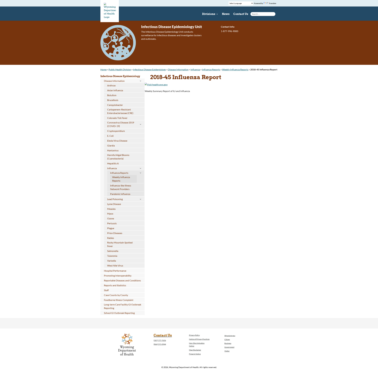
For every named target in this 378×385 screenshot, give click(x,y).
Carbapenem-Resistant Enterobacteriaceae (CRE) (120, 111)
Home (103, 69)
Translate (272, 3)
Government (229, 347)
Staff (106, 290)
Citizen (227, 339)
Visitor (227, 351)
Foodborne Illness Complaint (118, 299)
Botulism (111, 95)
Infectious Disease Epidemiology (149, 69)
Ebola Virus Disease (117, 140)
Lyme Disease (114, 204)
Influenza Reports (211, 69)
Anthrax (111, 85)
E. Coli (110, 135)
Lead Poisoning (115, 199)
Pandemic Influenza (120, 193)
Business (227, 343)
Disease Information (178, 69)
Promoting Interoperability (117, 275)
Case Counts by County (116, 295)
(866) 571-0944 (160, 344)
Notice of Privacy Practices (199, 339)
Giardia (111, 145)
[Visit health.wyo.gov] (156, 84)
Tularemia (112, 255)
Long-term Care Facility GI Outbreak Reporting (122, 306)
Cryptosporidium (116, 130)
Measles (111, 208)
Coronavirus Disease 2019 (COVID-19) (120, 124)
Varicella (111, 260)
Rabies (110, 237)
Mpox (110, 213)
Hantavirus (113, 150)
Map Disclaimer (195, 350)
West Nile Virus (115, 265)
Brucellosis (112, 100)
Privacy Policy (194, 335)
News (226, 14)
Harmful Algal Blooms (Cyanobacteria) (118, 157)
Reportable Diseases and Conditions (122, 280)
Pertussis (112, 223)
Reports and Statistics (115, 285)
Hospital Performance (115, 270)
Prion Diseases (114, 233)
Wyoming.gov (229, 336)
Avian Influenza (115, 90)
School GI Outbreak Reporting (119, 312)
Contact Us (240, 14)
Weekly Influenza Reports (235, 69)
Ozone (110, 218)
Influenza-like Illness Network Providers (120, 187)
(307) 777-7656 (160, 340)
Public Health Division (120, 69)
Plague (110, 228)
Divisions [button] (208, 14)
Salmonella (112, 250)
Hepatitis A (113, 163)
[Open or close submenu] (140, 81)
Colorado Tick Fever (117, 117)
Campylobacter (115, 104)
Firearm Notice (195, 354)
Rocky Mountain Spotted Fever (120, 244)
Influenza (195, 69)
